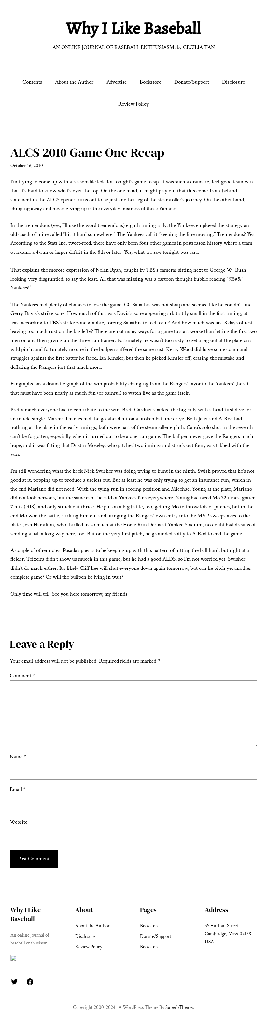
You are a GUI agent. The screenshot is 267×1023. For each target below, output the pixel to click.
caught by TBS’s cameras (150, 270)
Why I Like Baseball (133, 28)
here (241, 383)
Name (18, 756)
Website (18, 822)
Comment (22, 675)
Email (18, 789)
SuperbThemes (179, 1007)
